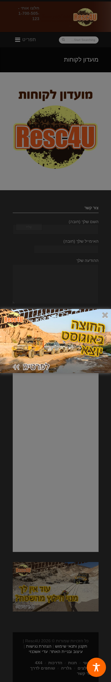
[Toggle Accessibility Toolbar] (96, 667)
